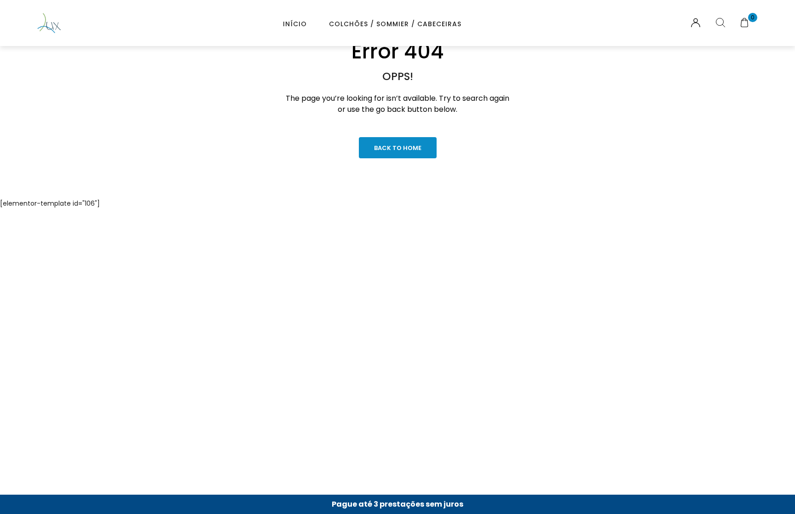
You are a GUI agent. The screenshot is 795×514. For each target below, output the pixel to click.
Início (295, 24)
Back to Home (397, 148)
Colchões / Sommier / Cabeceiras (395, 24)
